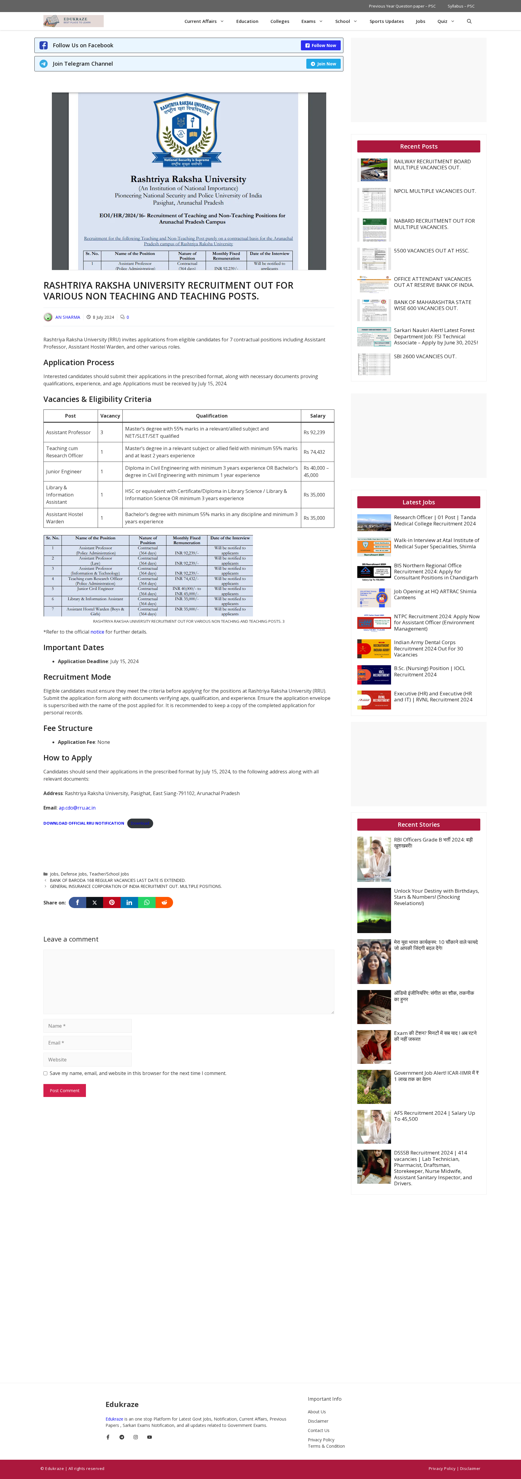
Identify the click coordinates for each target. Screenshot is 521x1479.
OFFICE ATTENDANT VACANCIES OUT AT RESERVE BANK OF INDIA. (434, 281)
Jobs (420, 21)
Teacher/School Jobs (109, 874)
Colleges (279, 21)
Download (140, 823)
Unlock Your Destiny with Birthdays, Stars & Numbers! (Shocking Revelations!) (436, 897)
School (342, 21)
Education (247, 21)
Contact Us (319, 1430)
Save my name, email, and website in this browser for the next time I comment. (138, 1073)
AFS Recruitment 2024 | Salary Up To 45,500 (434, 1115)
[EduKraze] (73, 21)
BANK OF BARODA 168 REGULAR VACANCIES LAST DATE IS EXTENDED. (118, 880)
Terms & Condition (326, 1446)
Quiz (442, 21)
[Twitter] (94, 902)
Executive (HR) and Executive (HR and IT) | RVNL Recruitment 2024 (433, 696)
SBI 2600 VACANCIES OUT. (425, 356)
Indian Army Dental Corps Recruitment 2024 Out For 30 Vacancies (428, 648)
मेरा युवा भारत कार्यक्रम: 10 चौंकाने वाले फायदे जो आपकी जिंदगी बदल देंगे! (436, 944)
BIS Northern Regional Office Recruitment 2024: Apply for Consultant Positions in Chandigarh (436, 571)
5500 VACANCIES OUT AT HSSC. (431, 250)
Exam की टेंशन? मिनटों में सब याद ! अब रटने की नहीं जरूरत (435, 1035)
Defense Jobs (74, 874)
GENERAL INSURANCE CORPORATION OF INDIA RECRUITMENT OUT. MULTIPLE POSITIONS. (136, 886)
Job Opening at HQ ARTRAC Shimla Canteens (435, 594)
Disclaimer (318, 1421)
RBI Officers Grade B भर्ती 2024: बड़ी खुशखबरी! (433, 842)
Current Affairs (201, 21)
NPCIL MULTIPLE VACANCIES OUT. (435, 190)
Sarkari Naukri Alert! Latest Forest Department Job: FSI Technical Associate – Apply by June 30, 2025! (436, 336)
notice (98, 631)
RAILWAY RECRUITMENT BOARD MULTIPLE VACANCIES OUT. (432, 164)
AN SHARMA (67, 317)
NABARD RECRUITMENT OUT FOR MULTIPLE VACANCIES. (434, 223)
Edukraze (115, 1419)
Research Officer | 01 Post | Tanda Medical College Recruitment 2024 (435, 520)
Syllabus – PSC (461, 6)
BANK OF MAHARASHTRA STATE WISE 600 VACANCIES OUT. (433, 305)
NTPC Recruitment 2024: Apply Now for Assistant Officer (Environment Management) (437, 622)
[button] (469, 21)
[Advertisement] (153, 847)
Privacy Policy (321, 1440)
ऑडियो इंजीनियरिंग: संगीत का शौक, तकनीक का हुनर (434, 995)
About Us (317, 1412)
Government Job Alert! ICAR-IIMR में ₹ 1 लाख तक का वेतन (436, 1075)
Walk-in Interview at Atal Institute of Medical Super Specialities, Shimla (436, 543)
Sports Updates (387, 21)
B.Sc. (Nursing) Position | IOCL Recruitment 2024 (429, 671)
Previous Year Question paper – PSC (402, 6)
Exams (309, 21)
